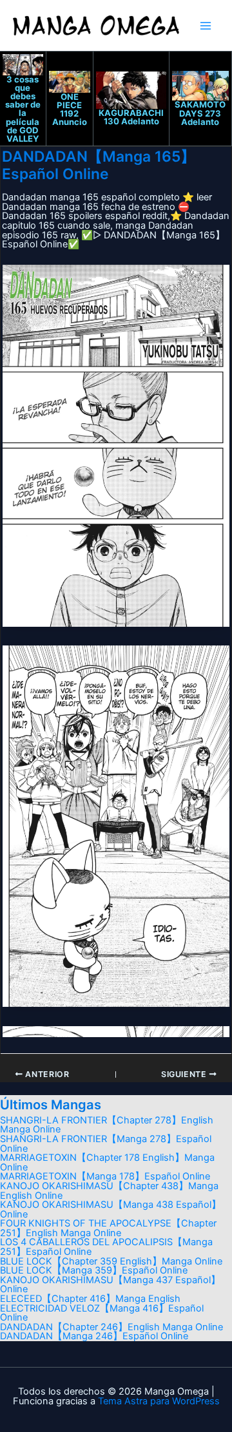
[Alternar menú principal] (205, 25)
